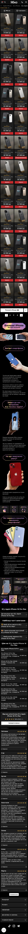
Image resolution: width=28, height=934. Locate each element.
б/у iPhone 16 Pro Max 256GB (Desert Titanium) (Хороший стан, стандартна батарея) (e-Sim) (7, 202)
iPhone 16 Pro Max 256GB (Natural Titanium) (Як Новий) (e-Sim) (21, 251)
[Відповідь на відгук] (26, 749)
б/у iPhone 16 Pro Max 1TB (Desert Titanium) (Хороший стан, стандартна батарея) (7, 300)
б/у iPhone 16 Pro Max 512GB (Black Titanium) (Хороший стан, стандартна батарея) (7, 153)
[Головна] (1, 5)
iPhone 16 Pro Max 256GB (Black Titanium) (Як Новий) (7, 79)
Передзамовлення (20, 157)
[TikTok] (9, 926)
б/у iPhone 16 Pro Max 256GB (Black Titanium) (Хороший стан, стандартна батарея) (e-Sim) (7, 226)
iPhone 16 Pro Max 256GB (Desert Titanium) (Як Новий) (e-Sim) (21, 202)
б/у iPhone (16, 5)
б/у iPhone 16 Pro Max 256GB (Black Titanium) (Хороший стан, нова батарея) (21, 55)
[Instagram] (14, 926)
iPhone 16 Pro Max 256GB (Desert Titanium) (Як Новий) (21, 31)
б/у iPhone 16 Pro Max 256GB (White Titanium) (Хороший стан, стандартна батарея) (21, 104)
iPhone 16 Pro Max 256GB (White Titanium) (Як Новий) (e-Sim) (21, 275)
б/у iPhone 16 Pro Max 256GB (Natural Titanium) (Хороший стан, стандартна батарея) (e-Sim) (7, 275)
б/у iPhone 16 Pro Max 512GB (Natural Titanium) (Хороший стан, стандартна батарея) (7, 177)
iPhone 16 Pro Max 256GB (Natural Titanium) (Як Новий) (7, 104)
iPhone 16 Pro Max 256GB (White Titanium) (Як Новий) (7, 129)
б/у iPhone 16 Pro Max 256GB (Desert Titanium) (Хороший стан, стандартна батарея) (7, 31)
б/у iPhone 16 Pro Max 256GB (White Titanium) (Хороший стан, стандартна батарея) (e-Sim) (7, 251)
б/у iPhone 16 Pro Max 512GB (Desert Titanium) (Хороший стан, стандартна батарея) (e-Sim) (21, 300)
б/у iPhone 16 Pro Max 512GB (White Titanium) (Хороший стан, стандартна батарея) (21, 177)
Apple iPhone (7, 5)
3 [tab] (21, 27)
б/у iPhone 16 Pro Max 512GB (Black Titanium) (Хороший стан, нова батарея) (21, 153)
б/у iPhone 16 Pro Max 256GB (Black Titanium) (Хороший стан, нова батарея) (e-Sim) (21, 226)
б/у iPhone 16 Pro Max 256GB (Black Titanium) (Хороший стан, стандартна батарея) (7, 55)
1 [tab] (6, 27)
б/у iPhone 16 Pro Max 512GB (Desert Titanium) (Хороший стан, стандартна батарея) (21, 129)
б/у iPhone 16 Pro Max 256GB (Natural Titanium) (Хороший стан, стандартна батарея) (21, 79)
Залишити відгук (14, 723)
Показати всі (14, 894)
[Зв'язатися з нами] (22, 2)
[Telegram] (18, 926)
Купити (7, 35)
